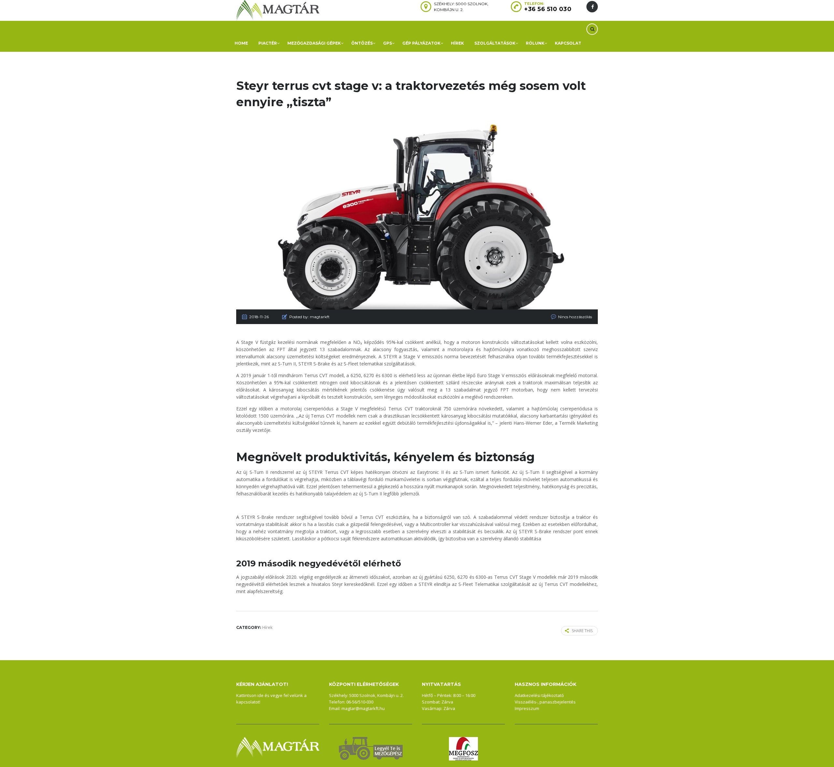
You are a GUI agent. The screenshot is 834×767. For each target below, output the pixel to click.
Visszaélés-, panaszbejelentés (545, 702)
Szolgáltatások (494, 43)
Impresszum (527, 708)
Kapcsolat (568, 43)
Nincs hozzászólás (575, 316)
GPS (387, 43)
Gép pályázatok (421, 43)
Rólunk (535, 43)
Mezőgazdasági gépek (314, 43)
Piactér (267, 43)
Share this (582, 630)
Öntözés (362, 43)
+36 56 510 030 (547, 9)
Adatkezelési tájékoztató (539, 695)
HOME (241, 43)
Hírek (457, 43)
